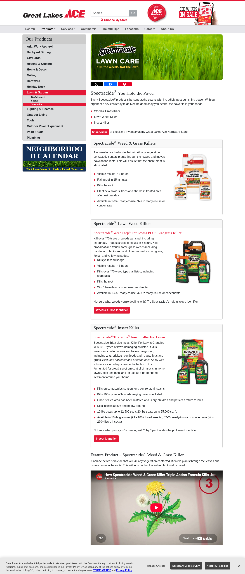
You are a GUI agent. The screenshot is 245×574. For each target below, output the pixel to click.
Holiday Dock (36, 86)
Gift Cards (34, 58)
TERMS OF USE (102, 570)
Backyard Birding (39, 52)
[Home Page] (54, 13)
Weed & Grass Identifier (112, 310)
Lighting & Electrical (40, 108)
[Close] (239, 566)
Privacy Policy (124, 570)
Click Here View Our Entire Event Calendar (54, 169)
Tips (111, 28)
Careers (149, 28)
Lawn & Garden (37, 92)
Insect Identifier (106, 438)
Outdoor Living (37, 114)
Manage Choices (156, 565)
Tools (30, 120)
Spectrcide (34, 104)
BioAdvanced (36, 97)
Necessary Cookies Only (186, 565)
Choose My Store (115, 20)
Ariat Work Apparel (40, 46)
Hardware (33, 81)
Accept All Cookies (217, 565)
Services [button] (67, 28)
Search (30, 28)
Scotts (32, 101)
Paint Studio (35, 131)
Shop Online (99, 131)
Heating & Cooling (39, 63)
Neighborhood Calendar (54, 152)
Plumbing (33, 137)
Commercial (89, 28)
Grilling (32, 75)
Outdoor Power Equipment (45, 126)
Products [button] (47, 28)
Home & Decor (37, 69)
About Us (167, 28)
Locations (132, 28)
